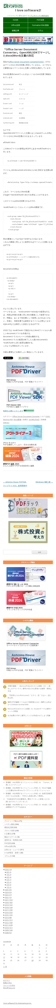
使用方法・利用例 (11, 840)
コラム (40, 30)
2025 (8, 890)
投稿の (7, 983)
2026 (8, 869)
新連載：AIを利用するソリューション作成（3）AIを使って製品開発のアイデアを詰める (29, 805)
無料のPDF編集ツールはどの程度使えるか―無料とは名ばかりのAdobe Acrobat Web (29, 703)
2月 (8, 885)
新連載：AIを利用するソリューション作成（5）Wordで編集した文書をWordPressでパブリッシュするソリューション (28, 789)
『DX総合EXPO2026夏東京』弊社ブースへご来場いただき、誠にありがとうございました (28, 800)
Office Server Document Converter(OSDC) (26, 62)
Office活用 (15, 25)
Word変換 (17, 419)
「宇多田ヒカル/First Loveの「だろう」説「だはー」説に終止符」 (29, 696)
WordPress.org (9, 988)
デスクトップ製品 (11, 821)
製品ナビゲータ (10, 837)
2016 (9, 912)
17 (4, 957)
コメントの (9, 985)
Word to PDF (8, 419)
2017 (9, 910)
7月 (8, 874)
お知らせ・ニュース (12, 849)
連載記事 (15, 30)
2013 (9, 920)
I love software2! (28, 10)
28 (32, 960)
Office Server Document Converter (26, 416)
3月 (8, 882)
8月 (8, 872)
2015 (9, 915)
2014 (8, 917)
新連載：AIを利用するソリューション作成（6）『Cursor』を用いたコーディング (29, 783)
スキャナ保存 (9, 830)
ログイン (6, 980)
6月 (8, 877)
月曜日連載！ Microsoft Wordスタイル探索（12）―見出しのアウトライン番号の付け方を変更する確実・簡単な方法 (30, 688)
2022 (8, 897)
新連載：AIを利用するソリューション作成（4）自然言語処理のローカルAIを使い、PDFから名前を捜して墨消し (29, 794)
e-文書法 (7, 833)
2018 (9, 907)
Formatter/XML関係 (40, 25)
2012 (9, 922)
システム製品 (9, 824)
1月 (8, 887)
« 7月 (5, 966)
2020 (9, 902)
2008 (8, 933)
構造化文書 (8, 827)
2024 (8, 892)
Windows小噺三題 (44, 482)
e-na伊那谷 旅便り (12, 853)
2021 (9, 900)
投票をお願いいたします (13, 411)
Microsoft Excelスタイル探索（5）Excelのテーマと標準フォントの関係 (30, 710)
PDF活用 (40, 20)
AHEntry (6, 422)
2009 (9, 930)
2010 (9, 928)
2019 (9, 905)
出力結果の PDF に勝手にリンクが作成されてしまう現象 (29, 715)
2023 (8, 895)
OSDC (47, 416)
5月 (8, 880)
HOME (15, 20)
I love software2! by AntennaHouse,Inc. (17, 1003)
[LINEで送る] (24, 358)
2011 (9, 925)
